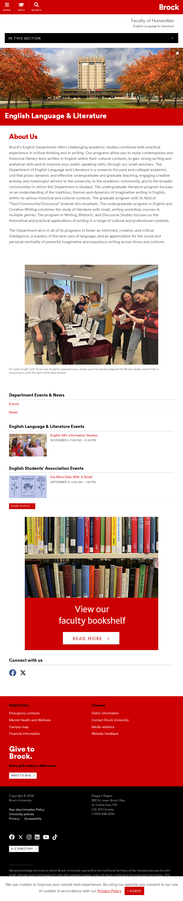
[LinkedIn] (37, 837)
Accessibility (33, 818)
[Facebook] (12, 672)
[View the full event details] (28, 445)
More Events (20, 506)
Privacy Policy (109, 891)
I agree (134, 891)
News (13, 412)
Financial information (24, 733)
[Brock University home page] (169, 7)
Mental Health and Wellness (30, 720)
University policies (21, 814)
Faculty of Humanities (152, 20)
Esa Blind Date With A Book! (71, 477)
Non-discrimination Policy (26, 809)
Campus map (19, 727)
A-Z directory (22, 848)
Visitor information (105, 713)
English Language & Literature (153, 26)
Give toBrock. (22, 752)
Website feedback (105, 733)
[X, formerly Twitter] (23, 672)
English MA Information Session (74, 435)
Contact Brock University (110, 720)
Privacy (14, 818)
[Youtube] (46, 837)
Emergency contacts (24, 713)
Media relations (103, 727)
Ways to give (21, 775)
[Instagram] (29, 837)
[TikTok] (54, 837)
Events (14, 404)
